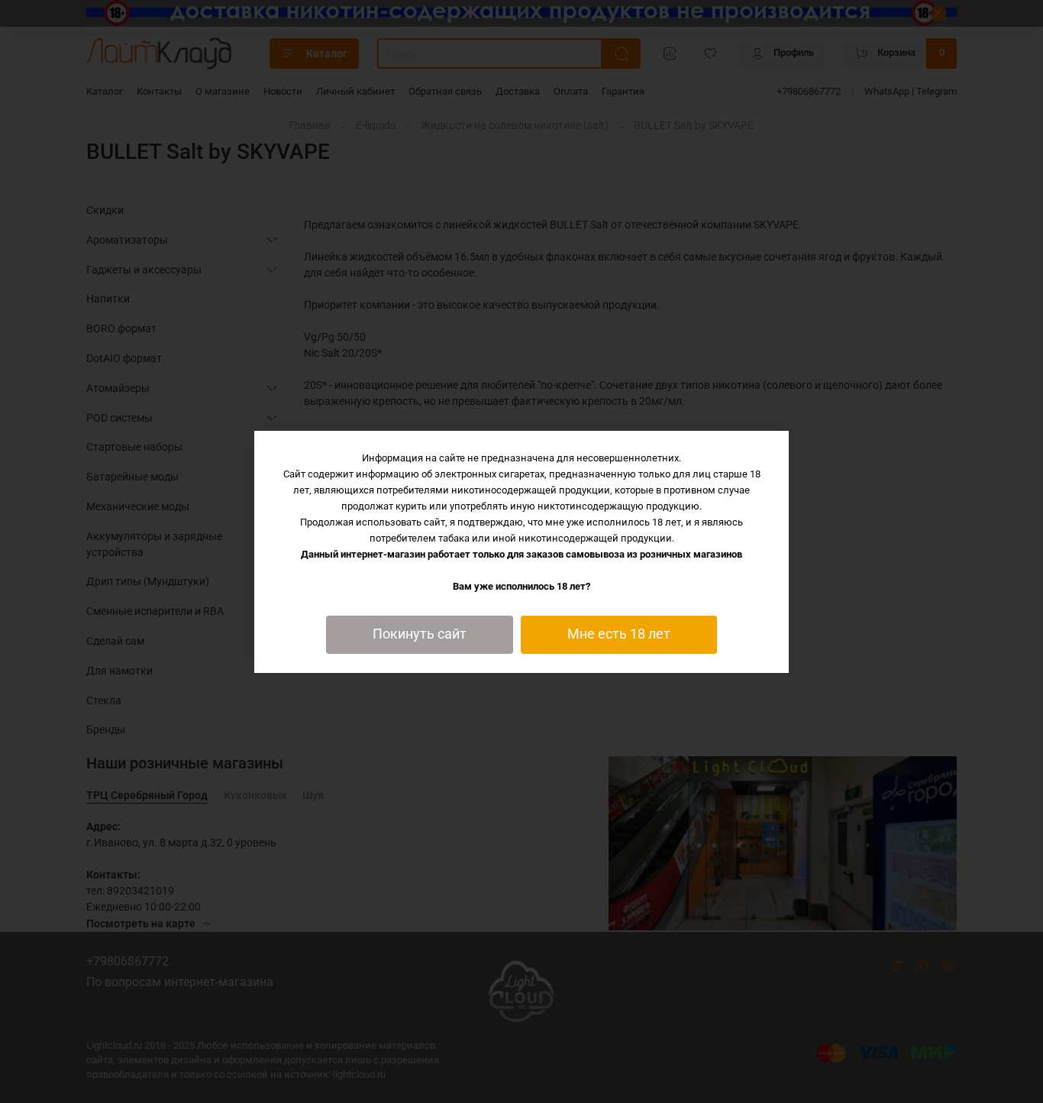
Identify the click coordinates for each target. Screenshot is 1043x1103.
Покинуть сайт (420, 634)
